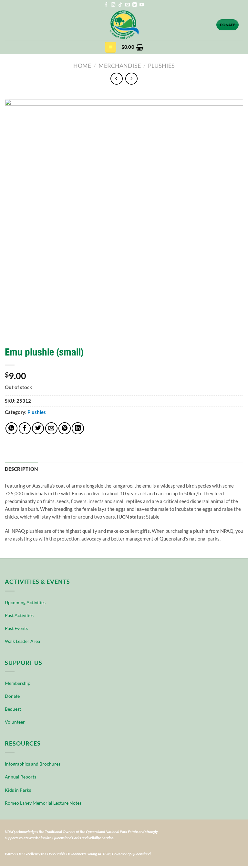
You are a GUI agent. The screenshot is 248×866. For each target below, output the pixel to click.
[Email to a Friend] (51, 428)
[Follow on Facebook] (106, 5)
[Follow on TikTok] (120, 5)
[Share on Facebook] (25, 428)
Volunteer (15, 722)
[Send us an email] (127, 5)
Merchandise (119, 65)
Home (82, 65)
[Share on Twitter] (38, 428)
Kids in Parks (18, 790)
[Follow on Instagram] (113, 5)
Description (21, 469)
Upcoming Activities (25, 602)
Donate (12, 696)
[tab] (21, 469)
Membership (17, 683)
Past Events (16, 628)
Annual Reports (20, 776)
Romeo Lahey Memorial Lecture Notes (43, 803)
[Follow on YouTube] (142, 5)
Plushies (161, 65)
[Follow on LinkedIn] (134, 5)
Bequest (13, 709)
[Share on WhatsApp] (11, 428)
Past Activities (19, 615)
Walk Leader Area (22, 641)
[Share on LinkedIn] (78, 428)
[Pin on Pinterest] (64, 428)
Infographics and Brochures (32, 764)
